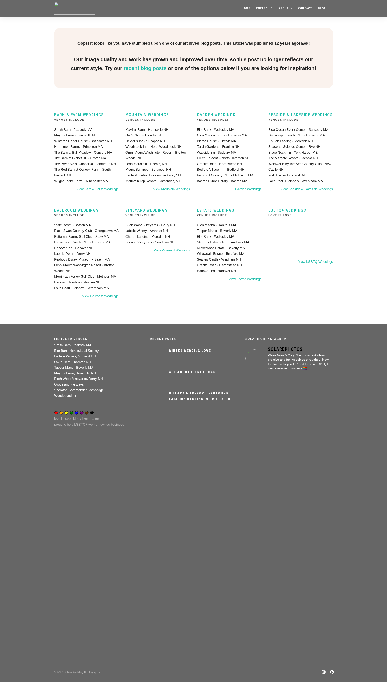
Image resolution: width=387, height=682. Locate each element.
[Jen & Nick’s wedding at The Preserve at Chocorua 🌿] (319, 436)
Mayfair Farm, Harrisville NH (75, 373)
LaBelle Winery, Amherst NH (75, 356)
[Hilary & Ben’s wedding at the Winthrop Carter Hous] (259, 584)
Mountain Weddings (147, 114)
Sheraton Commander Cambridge (79, 390)
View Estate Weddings (245, 279)
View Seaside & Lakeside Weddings (306, 189)
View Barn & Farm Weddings (97, 189)
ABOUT (283, 8)
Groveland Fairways (69, 384)
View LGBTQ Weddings (315, 262)
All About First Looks (192, 372)
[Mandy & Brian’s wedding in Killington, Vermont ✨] (319, 581)
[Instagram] (324, 672)
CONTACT (305, 8)
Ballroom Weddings (76, 210)
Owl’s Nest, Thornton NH (72, 362)
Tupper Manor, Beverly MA (73, 367)
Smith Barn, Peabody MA (72, 345)
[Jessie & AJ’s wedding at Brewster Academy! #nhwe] (289, 430)
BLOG (322, 8)
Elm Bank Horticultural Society (76, 351)
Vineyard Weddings (146, 210)
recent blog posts (145, 68)
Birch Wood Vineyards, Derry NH (78, 379)
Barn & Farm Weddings (79, 114)
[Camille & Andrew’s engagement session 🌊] (289, 532)
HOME (246, 8)
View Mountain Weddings (171, 189)
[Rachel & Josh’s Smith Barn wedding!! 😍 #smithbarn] (259, 447)
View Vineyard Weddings (172, 250)
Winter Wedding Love (190, 351)
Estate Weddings (215, 210)
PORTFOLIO (264, 8)
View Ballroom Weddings (100, 296)
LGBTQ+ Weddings (287, 210)
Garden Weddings (216, 114)
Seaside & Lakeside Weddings (300, 114)
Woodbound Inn (65, 395)
